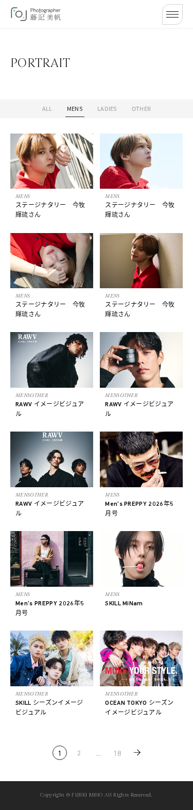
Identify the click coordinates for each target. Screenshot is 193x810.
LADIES (107, 108)
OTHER (141, 108)
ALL (47, 108)
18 (117, 754)
